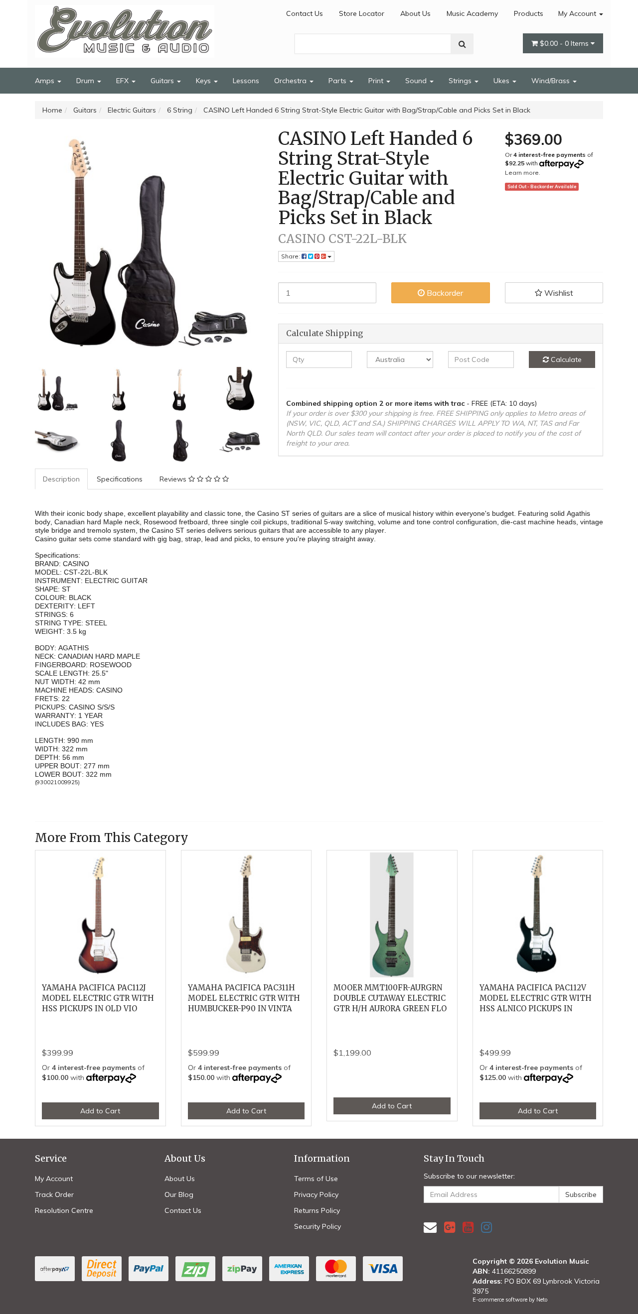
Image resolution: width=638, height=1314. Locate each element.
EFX (123, 80)
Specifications (120, 479)
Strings (461, 80)
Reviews (174, 479)
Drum (86, 80)
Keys (204, 80)
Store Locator (361, 13)
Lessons (246, 80)
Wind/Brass (551, 80)
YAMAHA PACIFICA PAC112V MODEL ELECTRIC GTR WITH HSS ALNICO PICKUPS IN (535, 998)
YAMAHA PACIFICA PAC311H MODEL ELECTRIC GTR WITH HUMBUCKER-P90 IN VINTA (244, 998)
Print (376, 80)
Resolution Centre (64, 1210)
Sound (417, 80)
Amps (45, 80)
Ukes (502, 80)
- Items (565, 43)
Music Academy (472, 13)
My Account (578, 13)
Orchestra (291, 80)
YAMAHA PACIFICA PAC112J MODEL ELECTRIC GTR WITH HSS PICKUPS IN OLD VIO (98, 998)
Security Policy (317, 1226)
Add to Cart (100, 1110)
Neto (541, 1299)
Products (528, 13)
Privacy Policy (316, 1194)
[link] (449, 1227)
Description (61, 479)
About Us (415, 13)
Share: (291, 256)
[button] (554, 292)
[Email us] (430, 1227)
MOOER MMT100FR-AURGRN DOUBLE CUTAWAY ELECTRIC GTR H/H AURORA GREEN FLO (390, 998)
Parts (338, 80)
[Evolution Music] (124, 28)
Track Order (54, 1194)
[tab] (62, 479)
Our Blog (178, 1194)
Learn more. (522, 172)
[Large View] (58, 390)
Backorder (444, 293)
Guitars (163, 80)
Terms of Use (316, 1178)
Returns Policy (317, 1210)
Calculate (565, 359)
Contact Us (304, 13)
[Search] (462, 43)
